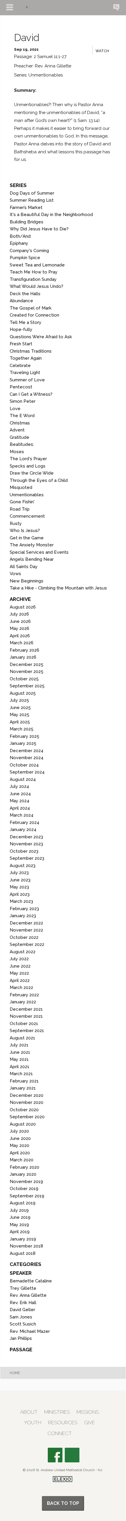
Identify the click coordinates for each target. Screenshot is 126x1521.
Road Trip (20, 509)
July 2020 (19, 1131)
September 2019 (27, 1196)
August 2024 (23, 779)
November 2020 (26, 1102)
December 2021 (26, 1009)
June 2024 (20, 793)
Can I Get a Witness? (31, 394)
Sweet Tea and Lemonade (37, 265)
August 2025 (23, 693)
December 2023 (26, 836)
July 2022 (19, 958)
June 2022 (20, 966)
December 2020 (26, 1095)
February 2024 (24, 822)
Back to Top (63, 1503)
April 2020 (20, 1152)
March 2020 (21, 1160)
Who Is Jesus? (25, 530)
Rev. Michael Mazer (30, 1331)
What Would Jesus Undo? (36, 286)
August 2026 (23, 607)
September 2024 (27, 772)
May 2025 (19, 714)
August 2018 (22, 1253)
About (29, 1412)
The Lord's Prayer (28, 458)
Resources (62, 1422)
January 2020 (23, 1174)
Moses (17, 451)
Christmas (20, 423)
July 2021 (19, 1045)
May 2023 (19, 887)
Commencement (27, 516)
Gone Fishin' (22, 501)
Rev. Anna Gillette (28, 1295)
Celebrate (20, 365)
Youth (32, 1422)
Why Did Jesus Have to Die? (39, 229)
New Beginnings (26, 581)
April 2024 (20, 808)
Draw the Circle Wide (32, 473)
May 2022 (19, 973)
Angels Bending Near (32, 559)
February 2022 (24, 994)
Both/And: (20, 236)
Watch (102, 51)
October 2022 (24, 937)
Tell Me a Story (25, 322)
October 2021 (24, 1023)
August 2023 (22, 865)
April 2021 (19, 1066)
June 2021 (20, 1052)
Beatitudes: (22, 444)
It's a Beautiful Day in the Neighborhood (51, 214)
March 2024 (21, 815)
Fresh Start (21, 343)
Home (15, 1373)
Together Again (26, 358)
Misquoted (21, 487)
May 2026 (19, 628)
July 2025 (19, 700)
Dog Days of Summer (32, 193)
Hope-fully (21, 329)
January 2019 (23, 1239)
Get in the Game (27, 538)
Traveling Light (25, 372)
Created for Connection (34, 315)
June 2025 (20, 707)
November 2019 (26, 1181)
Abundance (21, 300)
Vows (15, 573)
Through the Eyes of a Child (39, 480)
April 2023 (20, 894)
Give (89, 1422)
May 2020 (19, 1145)
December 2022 (26, 923)
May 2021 (19, 1059)
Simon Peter (22, 401)
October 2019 (24, 1188)
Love (15, 408)
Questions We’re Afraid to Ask (41, 336)
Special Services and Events (39, 552)
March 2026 (21, 642)
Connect (59, 1433)
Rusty (16, 523)
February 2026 (24, 650)
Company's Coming (29, 250)
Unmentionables (27, 494)
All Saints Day (24, 566)
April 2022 (20, 980)
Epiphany (19, 243)
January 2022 (23, 1002)
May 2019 (19, 1224)
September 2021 (27, 1030)
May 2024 (19, 800)
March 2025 (21, 729)
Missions (87, 1412)
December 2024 (26, 750)
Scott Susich (23, 1324)
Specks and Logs (27, 466)
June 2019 (20, 1217)
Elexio (62, 1479)
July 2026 (19, 614)
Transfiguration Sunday (33, 279)
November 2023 (26, 844)
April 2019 (20, 1231)
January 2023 (23, 915)
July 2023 (19, 872)
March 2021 (21, 1073)
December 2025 (26, 664)
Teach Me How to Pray (33, 272)
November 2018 (26, 1246)
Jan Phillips (21, 1338)
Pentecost (21, 387)
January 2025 (23, 743)
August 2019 (22, 1203)
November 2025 (26, 671)
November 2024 (26, 757)
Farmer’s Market (26, 207)
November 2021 (26, 1016)
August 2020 (23, 1124)
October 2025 (24, 679)
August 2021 (22, 1038)
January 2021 (23, 1088)
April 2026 (20, 635)
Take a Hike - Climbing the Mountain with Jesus (58, 588)
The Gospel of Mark (31, 308)
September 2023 (27, 858)
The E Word (22, 415)
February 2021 (24, 1081)
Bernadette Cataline (31, 1281)
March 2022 (21, 987)
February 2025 (24, 736)
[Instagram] (72, 1455)
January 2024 (23, 829)
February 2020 (24, 1167)
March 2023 (21, 901)
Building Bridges (26, 222)
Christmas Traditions (31, 351)
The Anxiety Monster (32, 545)
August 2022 (22, 951)
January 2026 (23, 657)
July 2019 (19, 1210)
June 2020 (20, 1138)
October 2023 (24, 851)
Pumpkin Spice (25, 257)
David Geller (22, 1309)
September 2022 (27, 944)
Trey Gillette (23, 1288)
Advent (17, 430)
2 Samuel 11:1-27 (50, 56)
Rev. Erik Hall (23, 1302)
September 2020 (27, 1116)
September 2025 (27, 686)
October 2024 (24, 765)
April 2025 (20, 722)
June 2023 (20, 880)
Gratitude (19, 437)
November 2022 (26, 930)
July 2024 (19, 786)
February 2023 (24, 908)
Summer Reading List (32, 200)
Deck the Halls (25, 293)
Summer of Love (27, 380)
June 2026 (20, 621)
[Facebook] (55, 1455)
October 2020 (24, 1109)
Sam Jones (21, 1317)
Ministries (57, 1412)
